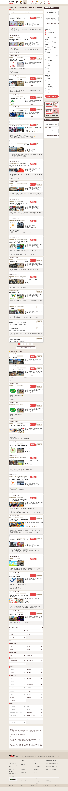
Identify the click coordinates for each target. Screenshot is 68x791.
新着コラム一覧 (11, 766)
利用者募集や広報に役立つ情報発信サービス (52, 763)
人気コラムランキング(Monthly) (13, 763)
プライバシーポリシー (46, 785)
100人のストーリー (11, 769)
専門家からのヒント (24, 765)
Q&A (22, 767)
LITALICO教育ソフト (24, 781)
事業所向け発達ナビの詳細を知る (52, 115)
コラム (10, 760)
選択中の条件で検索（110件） (51, 96)
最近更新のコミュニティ (12, 773)
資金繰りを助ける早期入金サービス (51, 769)
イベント (35, 760)
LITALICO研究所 (36, 783)
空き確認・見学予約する (32, 18)
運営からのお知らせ (36, 770)
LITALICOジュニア (23, 780)
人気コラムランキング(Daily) (13, 765)
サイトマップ (35, 772)
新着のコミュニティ (11, 776)
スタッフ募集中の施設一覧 (38, 9)
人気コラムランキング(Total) (13, 762)
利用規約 (22, 785)
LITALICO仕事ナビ (36, 778)
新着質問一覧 (23, 771)
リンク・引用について (37, 766)
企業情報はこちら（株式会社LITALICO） (14, 781)
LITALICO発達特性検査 (37, 781)
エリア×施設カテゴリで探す (25, 762)
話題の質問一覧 (23, 772)
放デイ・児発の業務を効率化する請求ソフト (52, 762)
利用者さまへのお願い (37, 769)
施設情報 (22, 760)
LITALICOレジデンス (24, 783)
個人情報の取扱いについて (33, 785)
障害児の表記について (12, 785)
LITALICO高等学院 (48, 781)
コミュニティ (11, 771)
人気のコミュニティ (11, 774)
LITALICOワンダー (36, 780)
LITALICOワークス (23, 778)
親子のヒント (23, 764)
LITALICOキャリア (48, 778)
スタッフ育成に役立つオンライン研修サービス (52, 765)
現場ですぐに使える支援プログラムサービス (52, 766)
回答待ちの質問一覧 (24, 774)
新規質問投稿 (23, 769)
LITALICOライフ (48, 780)
